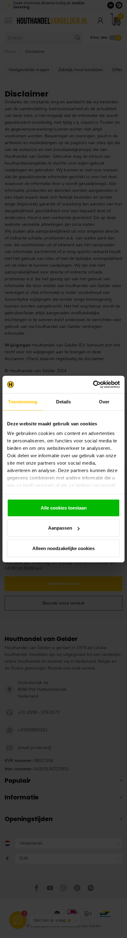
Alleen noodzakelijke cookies (63, 548)
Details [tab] (63, 401)
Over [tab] (104, 401)
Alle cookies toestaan (64, 507)
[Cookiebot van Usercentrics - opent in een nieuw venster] (93, 385)
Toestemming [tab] (22, 401)
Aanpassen (60, 528)
